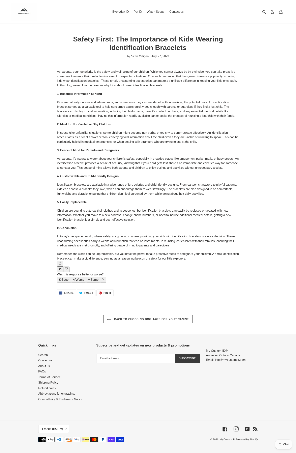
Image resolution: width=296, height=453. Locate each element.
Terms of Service (49, 377)
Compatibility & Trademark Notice (60, 399)
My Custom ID (227, 439)
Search (43, 355)
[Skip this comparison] (103, 280)
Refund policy (47, 388)
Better (65, 279)
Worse (80, 279)
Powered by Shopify (247, 439)
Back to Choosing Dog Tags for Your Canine (151, 319)
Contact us (45, 360)
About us (44, 366)
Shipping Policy (48, 382)
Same (94, 279)
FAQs (42, 371)
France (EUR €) (52, 428)
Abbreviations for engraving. (56, 393)
